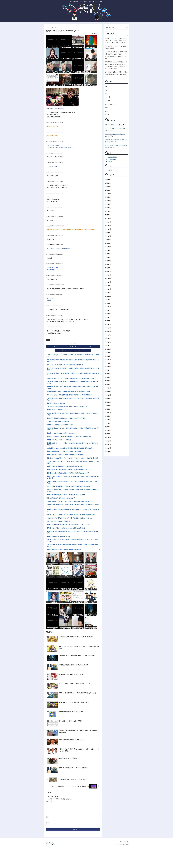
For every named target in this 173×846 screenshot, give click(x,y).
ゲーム (53, 340)
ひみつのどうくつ (112, 157)
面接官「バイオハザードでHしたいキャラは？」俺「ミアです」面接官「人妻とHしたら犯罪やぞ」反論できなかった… (116, 40)
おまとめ (110, 170)
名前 (47, 817)
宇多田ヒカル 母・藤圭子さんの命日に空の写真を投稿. (115, 47)
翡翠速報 (110, 161)
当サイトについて (124, 841)
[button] (82, 350)
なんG (49, 340)
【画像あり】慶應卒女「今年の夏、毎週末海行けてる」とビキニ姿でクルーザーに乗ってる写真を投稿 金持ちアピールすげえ (116, 55)
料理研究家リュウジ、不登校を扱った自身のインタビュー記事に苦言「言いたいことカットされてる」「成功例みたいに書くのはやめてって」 (116, 65)
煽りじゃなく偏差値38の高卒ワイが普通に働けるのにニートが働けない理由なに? (116, 74)
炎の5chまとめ (112, 159)
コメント (49, 801)
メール (48, 822)
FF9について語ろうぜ (111, 124)
